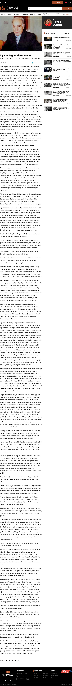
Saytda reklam (54, 675)
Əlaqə (52, 678)
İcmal (39, 14)
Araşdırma (25, 14)
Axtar (67, 8)
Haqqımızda (54, 673)
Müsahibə (33, 14)
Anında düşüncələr (46, 14)
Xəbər (3, 14)
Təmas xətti (57, 14)
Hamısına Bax (67, 33)
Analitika (9, 14)
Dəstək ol (57, 2)
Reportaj (16, 14)
